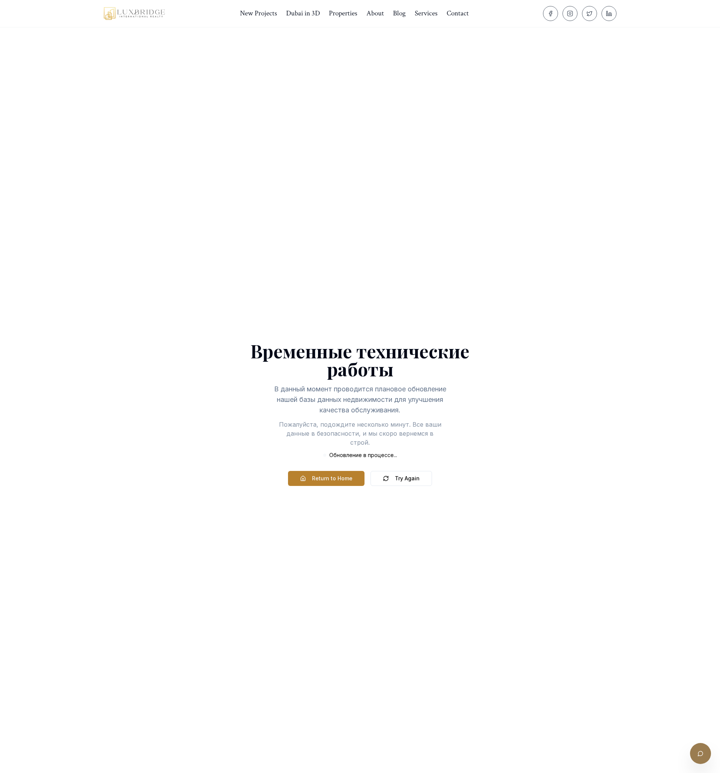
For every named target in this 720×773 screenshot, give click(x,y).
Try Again (407, 478)
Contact (458, 13)
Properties (343, 13)
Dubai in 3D (303, 13)
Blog (399, 13)
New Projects (258, 13)
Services (426, 13)
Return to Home (332, 478)
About (375, 13)
